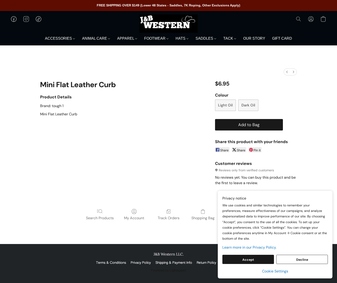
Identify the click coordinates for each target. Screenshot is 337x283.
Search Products (100, 218)
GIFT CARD (282, 38)
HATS (181, 38)
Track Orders (169, 218)
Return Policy (206, 262)
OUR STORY (254, 38)
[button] (168, 23)
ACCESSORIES (59, 38)
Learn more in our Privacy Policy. (249, 247)
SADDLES (205, 38)
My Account (134, 218)
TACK (228, 38)
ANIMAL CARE (95, 38)
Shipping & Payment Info (173, 262)
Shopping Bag (203, 218)
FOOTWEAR (155, 38)
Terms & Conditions (111, 262)
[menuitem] (287, 72)
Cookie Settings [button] (275, 271)
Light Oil (225, 105)
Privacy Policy (141, 262)
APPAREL (126, 38)
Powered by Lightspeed (168, 270)
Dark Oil (248, 105)
